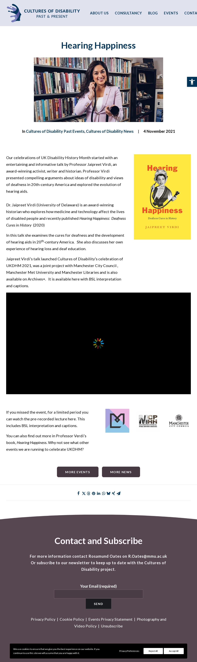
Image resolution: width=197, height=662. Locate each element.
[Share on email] (118, 493)
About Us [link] (99, 13)
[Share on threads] (88, 493)
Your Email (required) (98, 586)
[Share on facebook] (78, 493)
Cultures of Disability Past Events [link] (55, 131)
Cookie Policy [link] (72, 619)
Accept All (174, 651)
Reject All (153, 651)
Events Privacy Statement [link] (110, 619)
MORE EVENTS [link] (77, 472)
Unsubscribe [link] (112, 626)
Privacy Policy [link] (43, 619)
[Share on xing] (113, 493)
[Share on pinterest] (93, 493)
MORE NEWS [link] (121, 472)
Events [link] (171, 13)
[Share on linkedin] (98, 493)
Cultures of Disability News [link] (110, 131)
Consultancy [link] (128, 13)
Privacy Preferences (129, 651)
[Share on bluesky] (108, 493)
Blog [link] (153, 13)
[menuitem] (100, 13)
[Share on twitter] (83, 493)
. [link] (76, 418)
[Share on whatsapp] (103, 493)
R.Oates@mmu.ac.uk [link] (147, 556)
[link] (192, 82)
